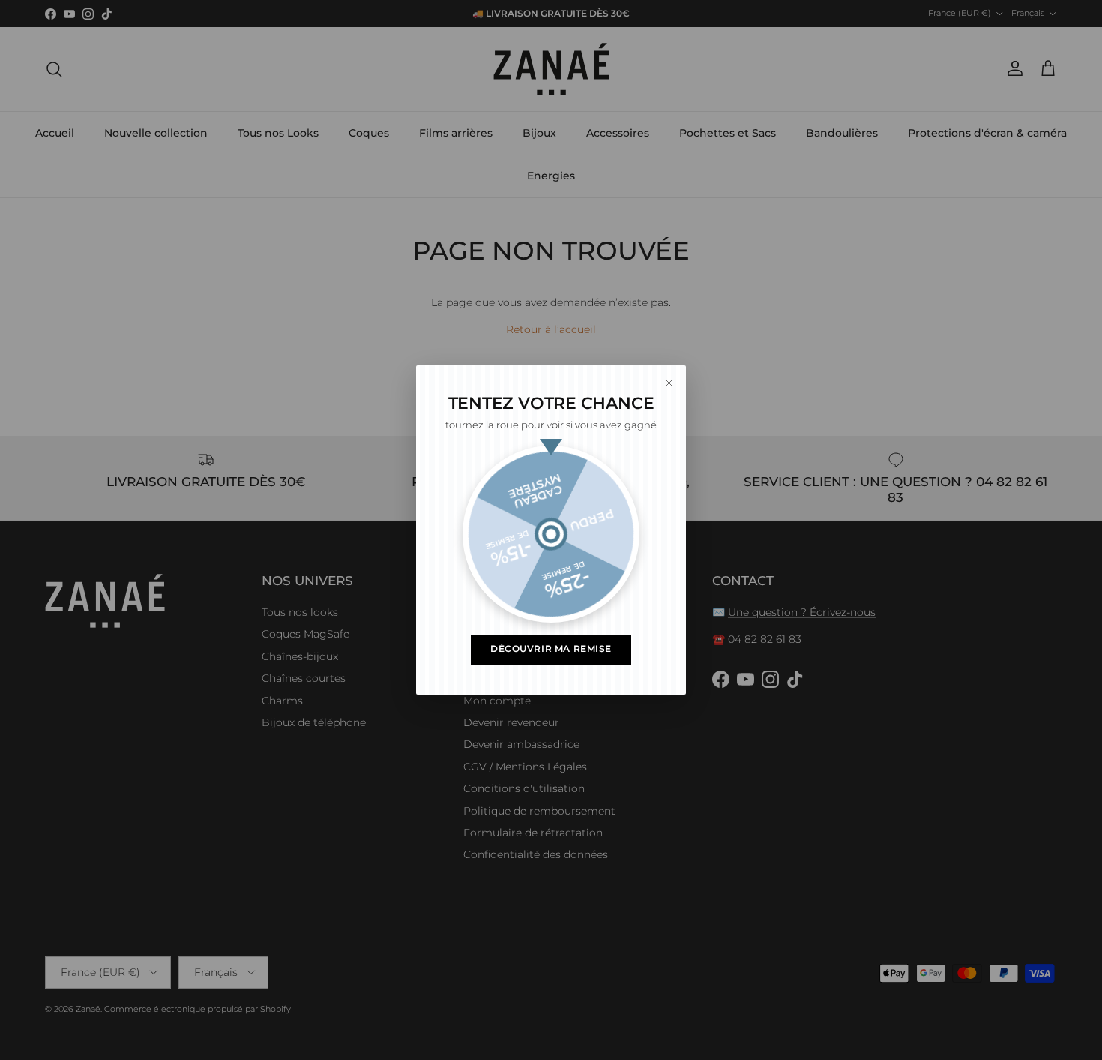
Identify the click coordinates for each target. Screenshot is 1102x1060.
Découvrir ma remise (551, 649)
